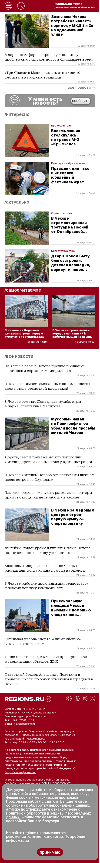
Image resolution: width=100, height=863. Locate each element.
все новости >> (81, 87)
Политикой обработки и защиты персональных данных (48, 815)
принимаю (50, 852)
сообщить (81, 101)
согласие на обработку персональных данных (47, 805)
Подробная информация (20, 772)
